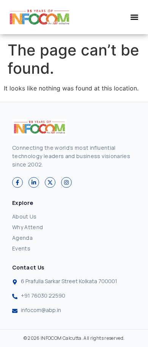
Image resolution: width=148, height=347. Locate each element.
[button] (134, 17)
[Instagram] (66, 182)
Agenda (22, 237)
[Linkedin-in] (33, 182)
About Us (24, 216)
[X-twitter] (50, 182)
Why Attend (27, 227)
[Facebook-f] (17, 182)
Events (21, 248)
